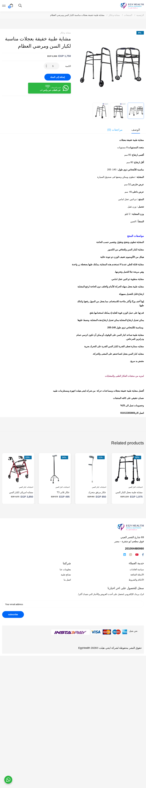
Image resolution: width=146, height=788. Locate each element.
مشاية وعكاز (114, 15)
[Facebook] (143, 555)
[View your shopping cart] (11, 6)
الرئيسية (140, 15)
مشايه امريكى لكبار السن (21, 492)
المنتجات (128, 15)
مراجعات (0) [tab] (114, 129)
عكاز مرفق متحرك (97, 492)
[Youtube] (137, 555)
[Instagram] (131, 555)
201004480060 (134, 548)
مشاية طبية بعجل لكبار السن (129, 492)
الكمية (68, 66)
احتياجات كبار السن (135, 487)
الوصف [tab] (135, 129)
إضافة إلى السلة (57, 77)
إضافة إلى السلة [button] (137, 479)
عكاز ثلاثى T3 (63, 492)
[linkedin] (125, 555)
